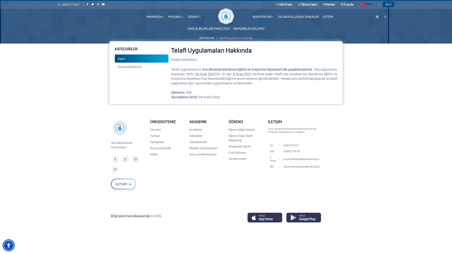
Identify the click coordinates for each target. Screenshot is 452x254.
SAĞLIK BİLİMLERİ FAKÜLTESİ (209, 28)
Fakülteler (196, 136)
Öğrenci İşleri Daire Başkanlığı (241, 138)
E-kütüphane (237, 152)
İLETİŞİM (328, 17)
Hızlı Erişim (285, 4)
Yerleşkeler (157, 142)
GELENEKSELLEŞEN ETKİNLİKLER (298, 17)
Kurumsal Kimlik (160, 148)
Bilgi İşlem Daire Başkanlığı (130, 215)
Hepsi (121, 58)
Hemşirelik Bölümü (130, 67)
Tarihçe (155, 136)
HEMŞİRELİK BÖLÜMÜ (248, 28)
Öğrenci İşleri (309, 4)
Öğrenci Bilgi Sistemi (242, 129)
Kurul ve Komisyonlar (203, 154)
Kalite (153, 154)
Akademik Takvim (240, 146)
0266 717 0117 (70, 4)
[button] (9, 245)
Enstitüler (195, 129)
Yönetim (155, 129)
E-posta (348, 4)
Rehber (330, 4)
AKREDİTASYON (262, 17)
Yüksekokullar (198, 142)
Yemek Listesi (237, 158)
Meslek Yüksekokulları (203, 148)
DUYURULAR (207, 38)
